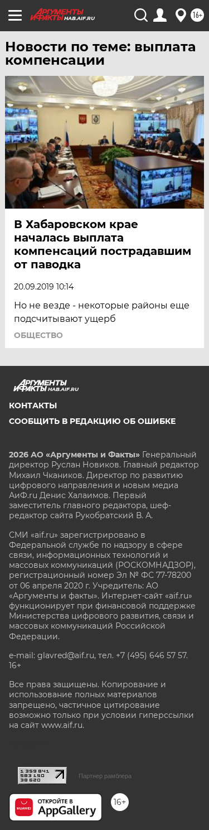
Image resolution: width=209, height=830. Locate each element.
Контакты (33, 405)
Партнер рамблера (105, 776)
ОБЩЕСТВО (38, 335)
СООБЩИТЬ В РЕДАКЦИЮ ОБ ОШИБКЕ (92, 421)
